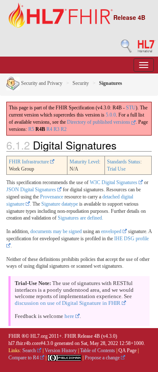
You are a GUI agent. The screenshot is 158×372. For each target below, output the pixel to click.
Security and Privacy (41, 83)
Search (29, 350)
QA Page (127, 350)
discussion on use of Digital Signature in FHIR (68, 303)
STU (131, 108)
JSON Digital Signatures (31, 190)
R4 (49, 129)
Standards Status (123, 162)
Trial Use (116, 169)
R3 (56, 129)
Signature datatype (59, 204)
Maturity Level (84, 162)
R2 (64, 129)
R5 (31, 129)
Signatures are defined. (80, 218)
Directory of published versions (99, 122)
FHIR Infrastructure (29, 162)
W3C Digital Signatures (114, 182)
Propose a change (103, 358)
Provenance (51, 197)
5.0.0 (111, 115)
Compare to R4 (24, 358)
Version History (61, 350)
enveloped (112, 231)
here (69, 316)
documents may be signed (56, 231)
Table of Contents (97, 350)
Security (80, 83)
